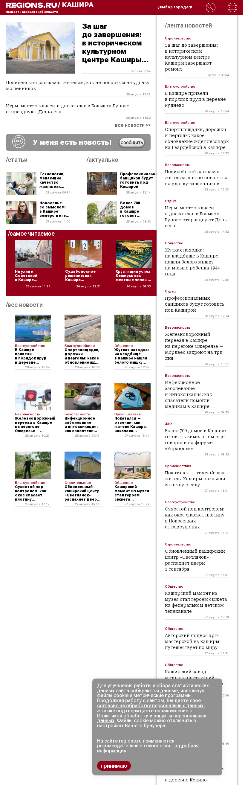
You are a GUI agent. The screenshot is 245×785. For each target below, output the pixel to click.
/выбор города (173, 7)
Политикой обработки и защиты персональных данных (151, 718)
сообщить (132, 142)
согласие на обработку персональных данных (150, 705)
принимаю (114, 766)
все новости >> (133, 125)
